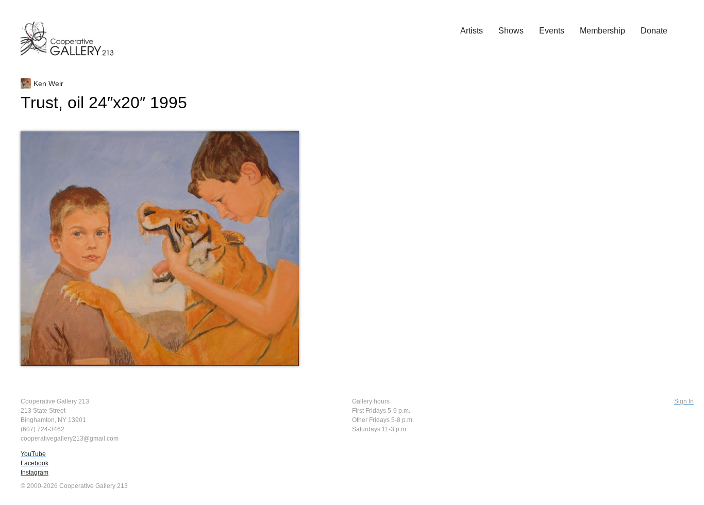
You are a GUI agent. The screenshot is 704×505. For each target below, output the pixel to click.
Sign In (684, 401)
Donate (654, 30)
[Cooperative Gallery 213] (72, 31)
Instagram (34, 472)
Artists (471, 30)
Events (551, 30)
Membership (602, 30)
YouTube (33, 454)
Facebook (34, 463)
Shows (511, 30)
